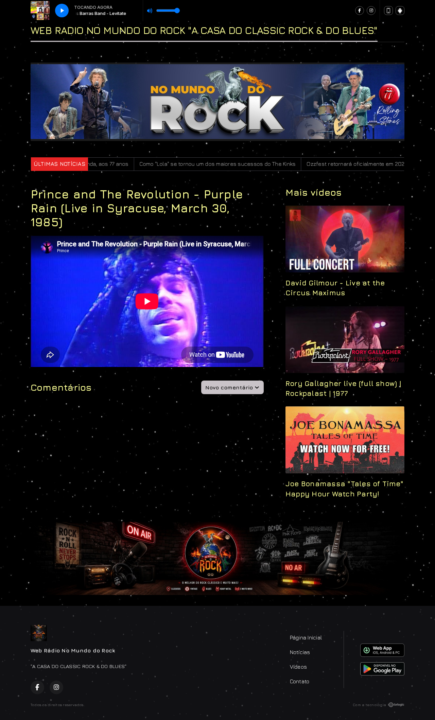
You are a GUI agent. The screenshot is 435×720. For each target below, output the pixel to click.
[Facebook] (359, 10)
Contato (300, 681)
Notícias (300, 652)
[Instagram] (371, 10)
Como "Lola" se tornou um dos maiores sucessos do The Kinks (167, 164)
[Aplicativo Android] (400, 10)
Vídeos (298, 667)
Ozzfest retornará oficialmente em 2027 (306, 164)
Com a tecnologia (369, 705)
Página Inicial (306, 637)
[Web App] (388, 10)
